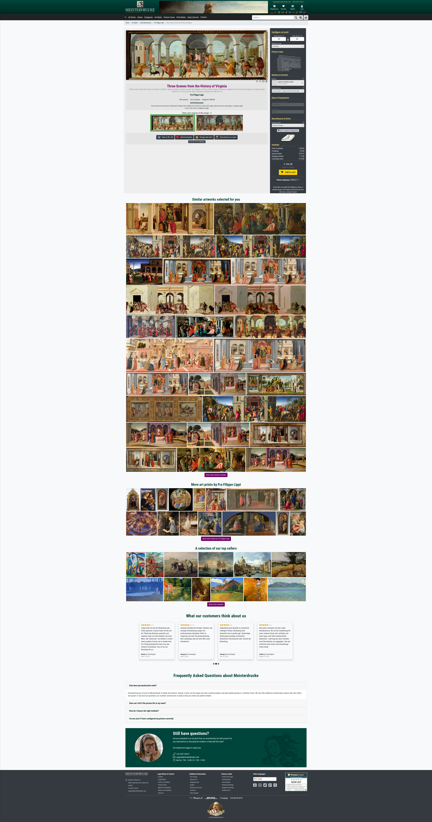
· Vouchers (192, 790)
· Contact (160, 777)
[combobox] (288, 46)
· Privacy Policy (162, 785)
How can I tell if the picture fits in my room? (147, 703)
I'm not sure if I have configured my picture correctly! (151, 718)
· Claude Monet (226, 779)
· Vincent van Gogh (227, 777)
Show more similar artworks (216, 475)
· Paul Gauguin (225, 782)
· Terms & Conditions (163, 782)
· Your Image (193, 777)
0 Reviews (201, 142)
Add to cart (289, 172)
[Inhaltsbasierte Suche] (300, 17)
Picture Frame (169, 17)
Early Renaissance (145, 23)
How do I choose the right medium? (144, 711)
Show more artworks (216, 604)
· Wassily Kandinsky (227, 785)
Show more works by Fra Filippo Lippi (216, 539)
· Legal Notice (161, 779)
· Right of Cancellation (164, 788)
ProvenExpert (152, 654)
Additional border (276, 43)
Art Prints (132, 17)
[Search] (296, 17)
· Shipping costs (194, 782)
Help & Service (193, 17)
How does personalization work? (143, 685)
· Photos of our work (195, 788)
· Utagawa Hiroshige (227, 788)
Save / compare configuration (288, 130)
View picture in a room (227, 137)
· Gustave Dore (225, 790)
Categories (148, 17)
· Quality (191, 785)
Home (127, 23)
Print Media (181, 17)
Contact (203, 17)
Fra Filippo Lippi (159, 23)
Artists (139, 17)
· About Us (160, 793)
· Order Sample (193, 793)
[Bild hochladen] (306, 17)
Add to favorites (185, 137)
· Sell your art (193, 779)
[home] (125, 17)
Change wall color (205, 137)
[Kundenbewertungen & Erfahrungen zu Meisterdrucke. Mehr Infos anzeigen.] (296, 782)
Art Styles (158, 17)
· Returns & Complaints (164, 790)
